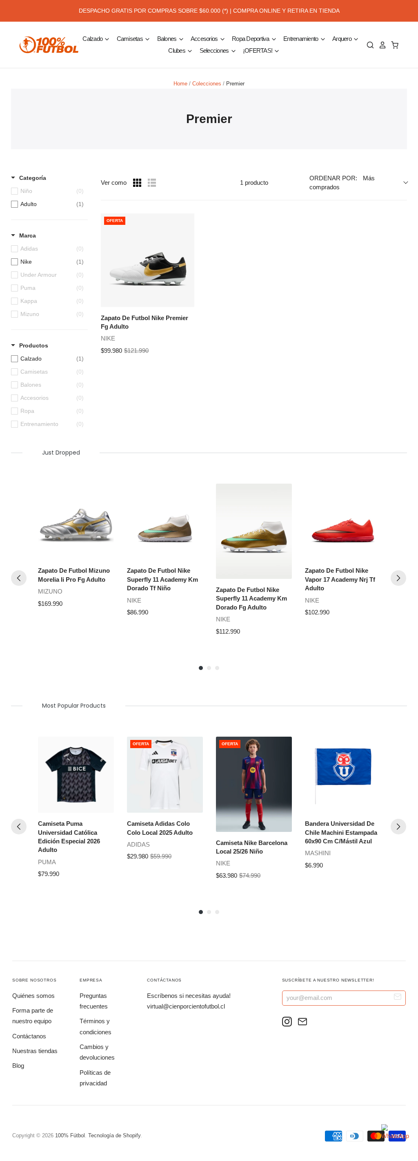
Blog (18, 1065)
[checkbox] (47, 204)
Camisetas (131, 38)
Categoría (32, 178)
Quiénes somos (33, 995)
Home (180, 84)
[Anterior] (19, 578)
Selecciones (215, 50)
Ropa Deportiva (251, 38)
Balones (167, 38)
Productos (33, 345)
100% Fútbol (70, 1135)
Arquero (342, 38)
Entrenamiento (301, 38)
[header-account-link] (380, 45)
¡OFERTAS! (258, 50)
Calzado (93, 38)
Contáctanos (29, 1036)
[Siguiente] (398, 578)
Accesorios (205, 38)
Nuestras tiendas (35, 1050)
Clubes (177, 50)
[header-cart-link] (393, 45)
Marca (27, 235)
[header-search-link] (368, 45)
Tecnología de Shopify (114, 1135)
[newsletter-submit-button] (398, 997)
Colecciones (206, 84)
